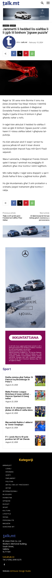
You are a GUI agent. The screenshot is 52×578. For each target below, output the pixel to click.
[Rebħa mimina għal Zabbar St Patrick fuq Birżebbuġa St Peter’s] (40, 381)
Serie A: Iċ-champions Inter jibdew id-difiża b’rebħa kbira (19, 409)
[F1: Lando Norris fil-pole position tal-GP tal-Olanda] (40, 440)
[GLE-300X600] (25, 287)
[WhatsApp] (32, 53)
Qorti (12, 26)
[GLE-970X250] (26, 231)
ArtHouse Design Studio (20, 571)
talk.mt (24, 42)
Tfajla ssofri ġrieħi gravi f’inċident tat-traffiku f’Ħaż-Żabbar (13, 218)
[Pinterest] (26, 53)
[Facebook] (13, 53)
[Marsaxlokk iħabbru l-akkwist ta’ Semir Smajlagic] (40, 426)
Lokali (6, 26)
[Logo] (9, 536)
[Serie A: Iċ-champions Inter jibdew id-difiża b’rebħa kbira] (40, 411)
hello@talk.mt (8, 557)
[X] (20, 53)
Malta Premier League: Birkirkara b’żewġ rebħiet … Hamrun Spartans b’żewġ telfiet (18, 395)
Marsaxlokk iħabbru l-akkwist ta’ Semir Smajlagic (19, 423)
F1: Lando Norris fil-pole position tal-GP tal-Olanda (17, 438)
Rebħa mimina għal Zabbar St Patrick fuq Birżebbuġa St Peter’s (19, 379)
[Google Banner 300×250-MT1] (25, 347)
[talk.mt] (9, 42)
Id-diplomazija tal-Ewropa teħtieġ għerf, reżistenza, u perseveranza (39, 218)
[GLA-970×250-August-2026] (26, 14)
